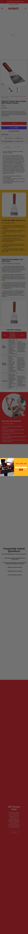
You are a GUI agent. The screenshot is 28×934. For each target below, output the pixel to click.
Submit (21, 469)
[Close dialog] (27, 458)
